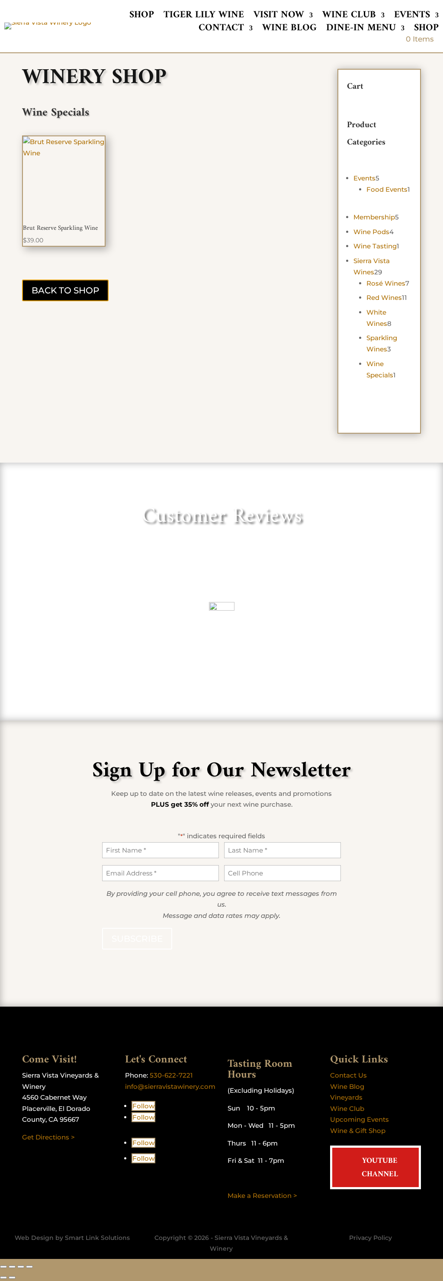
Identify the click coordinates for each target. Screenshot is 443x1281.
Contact (221, 30)
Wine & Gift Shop (357, 1131)
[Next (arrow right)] (12, 1277)
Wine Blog (289, 30)
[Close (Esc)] (29, 1266)
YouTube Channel (380, 1167)
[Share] (20, 1266)
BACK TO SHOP (65, 290)
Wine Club (349, 17)
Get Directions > (48, 1137)
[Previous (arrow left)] (3, 1277)
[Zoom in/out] (3, 1266)
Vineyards (346, 1097)
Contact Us (348, 1075)
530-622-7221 (171, 1075)
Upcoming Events (359, 1119)
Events (412, 17)
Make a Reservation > (262, 1195)
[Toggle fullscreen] (12, 1266)
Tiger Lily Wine (204, 17)
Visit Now (279, 17)
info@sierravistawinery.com (170, 1086)
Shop (141, 17)
